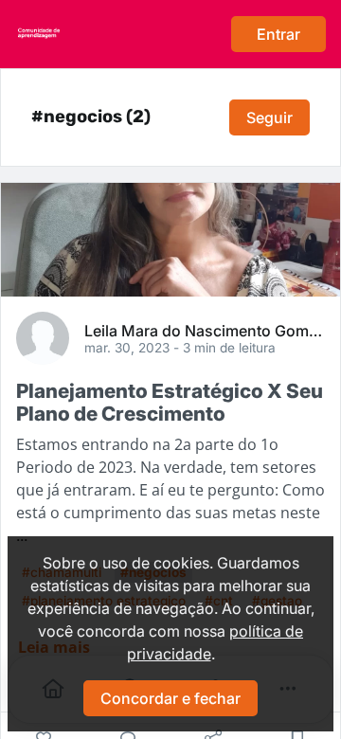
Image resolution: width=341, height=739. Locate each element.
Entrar (278, 34)
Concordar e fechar (170, 698)
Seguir (269, 117)
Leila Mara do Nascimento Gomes (204, 329)
